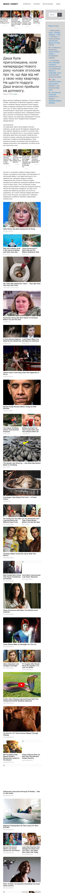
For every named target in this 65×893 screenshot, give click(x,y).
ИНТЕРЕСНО (27, 4)
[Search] (59, 15)
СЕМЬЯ (58, 4)
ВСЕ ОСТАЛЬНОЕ (48, 4)
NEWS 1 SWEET (10, 4)
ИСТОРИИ (37, 4)
